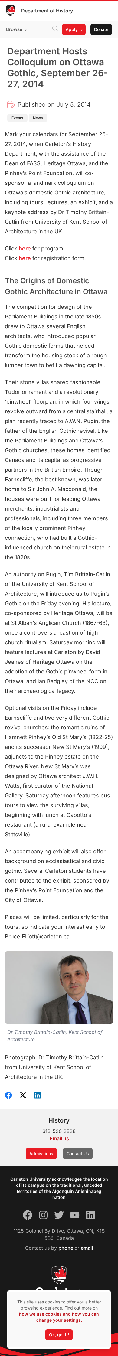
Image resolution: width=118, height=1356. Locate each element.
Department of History (47, 11)
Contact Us (78, 1153)
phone (66, 1248)
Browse (14, 29)
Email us (59, 1138)
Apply (72, 29)
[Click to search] (55, 29)
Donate (101, 29)
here (25, 248)
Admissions (41, 1153)
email (87, 1248)
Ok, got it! (59, 1334)
